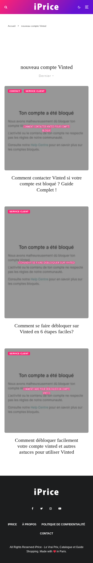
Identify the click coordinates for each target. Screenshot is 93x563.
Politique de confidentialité (63, 524)
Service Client (35, 91)
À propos (29, 524)
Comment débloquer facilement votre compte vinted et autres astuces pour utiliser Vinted (46, 446)
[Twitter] (41, 508)
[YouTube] (60, 508)
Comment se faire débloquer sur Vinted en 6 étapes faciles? (46, 328)
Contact (14, 91)
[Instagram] (50, 508)
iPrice (12, 524)
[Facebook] (32, 508)
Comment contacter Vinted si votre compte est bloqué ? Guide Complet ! (47, 184)
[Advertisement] (27, 48)
